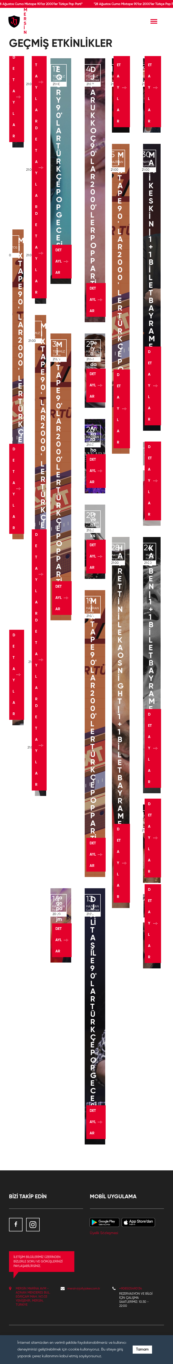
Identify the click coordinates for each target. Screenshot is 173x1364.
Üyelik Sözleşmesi (104, 1233)
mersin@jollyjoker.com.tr (83, 1288)
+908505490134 (130, 1288)
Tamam (142, 1349)
